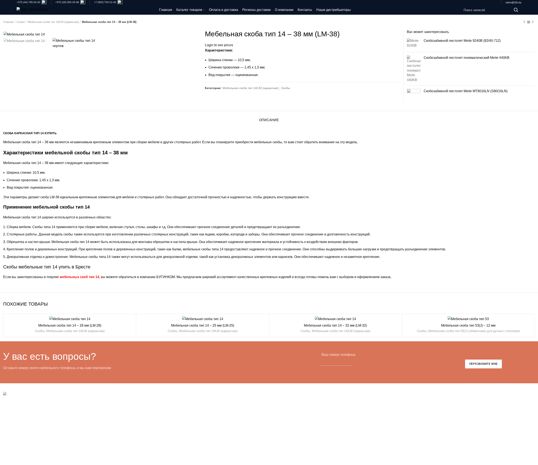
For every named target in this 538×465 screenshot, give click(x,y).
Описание (269, 120)
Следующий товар (533, 22)
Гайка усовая (282, 434)
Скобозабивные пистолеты (293, 418)
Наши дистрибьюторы (424, 434)
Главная (8, 22)
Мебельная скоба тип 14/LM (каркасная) (53, 22)
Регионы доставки (421, 410)
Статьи (412, 442)
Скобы (21, 22)
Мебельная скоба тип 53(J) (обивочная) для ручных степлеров (474, 331)
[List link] (67, 430)
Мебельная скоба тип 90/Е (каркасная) (168, 418)
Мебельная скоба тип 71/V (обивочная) (168, 442)
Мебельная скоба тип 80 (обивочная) (166, 426)
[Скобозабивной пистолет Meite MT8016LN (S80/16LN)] (414, 95)
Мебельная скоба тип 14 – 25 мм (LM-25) (202, 325)
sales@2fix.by (513, 2)
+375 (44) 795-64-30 (29, 2)
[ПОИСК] (515, 10)
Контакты (414, 426)
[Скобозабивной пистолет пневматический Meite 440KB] (414, 68)
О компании (416, 418)
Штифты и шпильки (287, 426)
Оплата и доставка (421, 403)
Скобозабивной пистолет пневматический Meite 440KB (466, 57)
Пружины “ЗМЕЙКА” (288, 410)
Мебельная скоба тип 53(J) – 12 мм (468, 325)
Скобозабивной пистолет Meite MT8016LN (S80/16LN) (466, 91)
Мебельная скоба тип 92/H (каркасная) (168, 410)
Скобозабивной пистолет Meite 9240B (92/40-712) (462, 40)
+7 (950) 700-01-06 (105, 2)
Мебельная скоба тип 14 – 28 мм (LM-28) (69, 325)
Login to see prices (219, 45)
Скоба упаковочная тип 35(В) (160, 450)
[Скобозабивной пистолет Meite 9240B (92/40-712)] (414, 43)
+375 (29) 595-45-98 (67, 2)
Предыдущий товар (524, 22)
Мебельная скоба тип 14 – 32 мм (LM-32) (335, 325)
